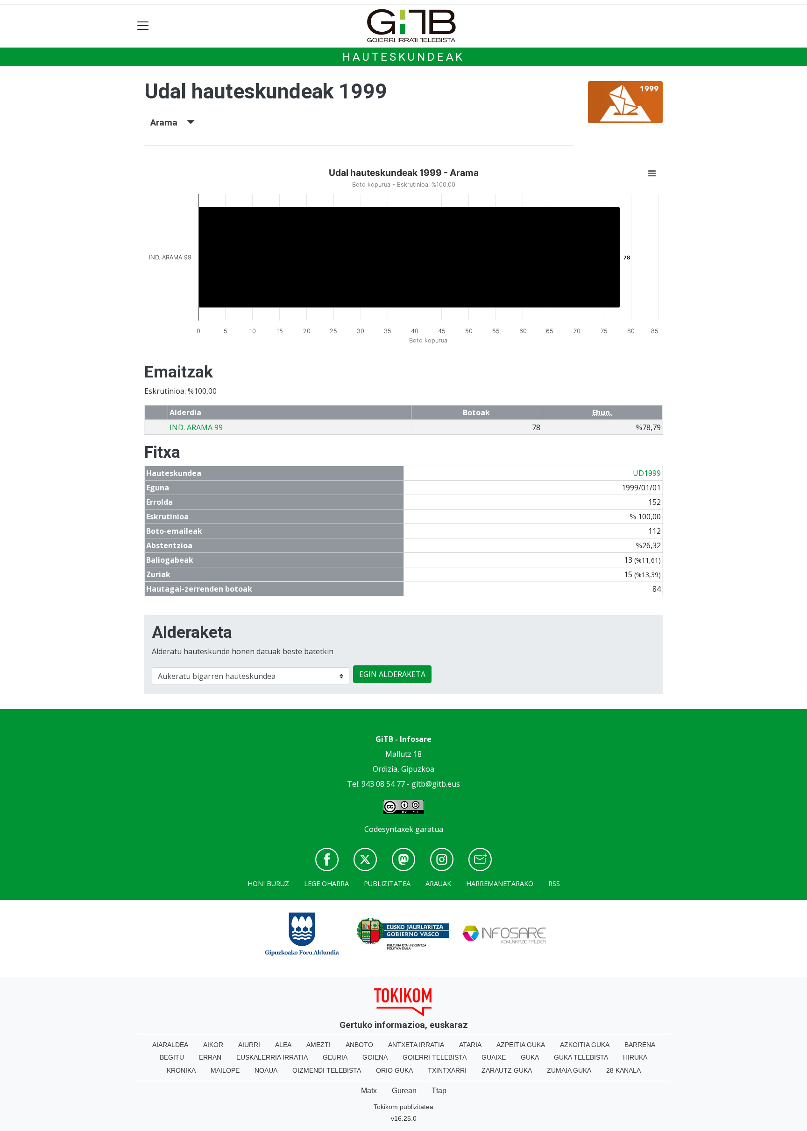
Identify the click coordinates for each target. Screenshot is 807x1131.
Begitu (172, 1057)
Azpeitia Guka (520, 1044)
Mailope (225, 1070)
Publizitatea (387, 883)
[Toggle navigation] (143, 26)
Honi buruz (268, 883)
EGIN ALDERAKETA (392, 674)
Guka (530, 1057)
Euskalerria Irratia (272, 1057)
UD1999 (647, 473)
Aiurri (249, 1044)
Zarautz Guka (506, 1070)
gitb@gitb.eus (435, 784)
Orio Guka (394, 1070)
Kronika (181, 1070)
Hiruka (635, 1057)
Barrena (639, 1044)
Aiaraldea (170, 1044)
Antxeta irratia (416, 1044)
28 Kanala (623, 1070)
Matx (369, 1091)
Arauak (438, 883)
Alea (283, 1044)
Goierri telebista (435, 1057)
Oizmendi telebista (326, 1070)
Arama (168, 122)
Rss (554, 883)
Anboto (359, 1044)
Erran (210, 1057)
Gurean (404, 1091)
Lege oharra (326, 883)
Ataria (470, 1044)
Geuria (335, 1057)
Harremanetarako (499, 883)
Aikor (213, 1044)
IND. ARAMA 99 (196, 427)
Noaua (266, 1070)
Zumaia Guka (569, 1070)
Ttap (439, 1091)
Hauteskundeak (403, 56)
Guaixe (493, 1057)
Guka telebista (581, 1057)
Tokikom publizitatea (403, 1106)
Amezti (318, 1044)
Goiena (375, 1057)
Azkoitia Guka (584, 1044)
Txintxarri (447, 1070)
